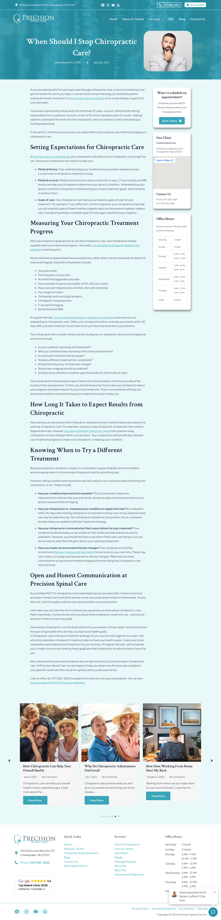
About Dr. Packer (74, 848)
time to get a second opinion (87, 98)
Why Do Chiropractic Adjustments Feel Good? (48, 768)
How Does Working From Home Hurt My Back (108, 768)
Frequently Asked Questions (81, 853)
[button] (169, 4)
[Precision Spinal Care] (33, 18)
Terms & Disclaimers (163, 908)
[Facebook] (102, 5)
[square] (87, 62)
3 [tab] (108, 816)
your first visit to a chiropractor (51, 156)
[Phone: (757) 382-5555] (32, 862)
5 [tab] (115, 816)
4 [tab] (112, 816)
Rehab (118, 857)
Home (68, 844)
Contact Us (71, 861)
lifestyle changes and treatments (74, 552)
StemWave (121, 853)
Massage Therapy (125, 861)
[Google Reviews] (118, 5)
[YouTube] (113, 5)
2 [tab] (105, 816)
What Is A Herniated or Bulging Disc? (169, 768)
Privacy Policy (140, 908)
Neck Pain (121, 865)
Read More (35, 800)
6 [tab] (118, 816)
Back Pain (120, 870)
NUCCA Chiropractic (127, 844)
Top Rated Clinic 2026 (33, 885)
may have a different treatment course (86, 431)
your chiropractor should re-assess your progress (83, 317)
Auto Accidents (124, 848)
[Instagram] (108, 5)
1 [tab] (102, 816)
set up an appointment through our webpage (57, 682)
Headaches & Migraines (129, 874)
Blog (67, 857)
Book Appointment (75, 865)
